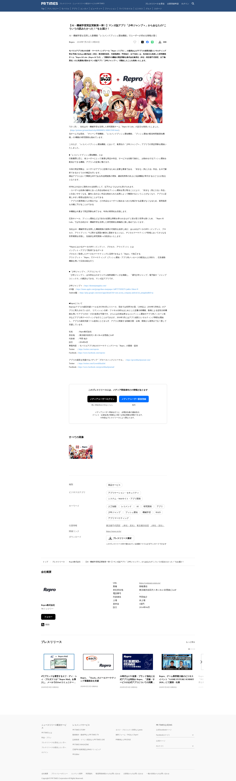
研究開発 (148, 506)
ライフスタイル (125, 8)
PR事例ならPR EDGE (123, 739)
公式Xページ (160, 741)
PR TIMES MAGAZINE (81, 744)
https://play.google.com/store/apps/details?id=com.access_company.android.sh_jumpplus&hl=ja (116, 293)
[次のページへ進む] (202, 662)
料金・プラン (46, 737)
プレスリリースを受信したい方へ (54, 742)
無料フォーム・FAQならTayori (127, 735)
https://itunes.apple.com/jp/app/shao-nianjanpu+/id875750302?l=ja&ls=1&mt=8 (107, 289)
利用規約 (89, 773)
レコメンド (126, 506)
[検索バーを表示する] (193, 3)
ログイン (185, 3)
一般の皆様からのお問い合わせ (157, 773)
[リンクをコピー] (165, 42)
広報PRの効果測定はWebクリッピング (87, 749)
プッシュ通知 (131, 512)
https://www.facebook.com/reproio (91, 353)
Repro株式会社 (75, 562)
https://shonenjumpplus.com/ (95, 286)
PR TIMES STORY (79, 730)
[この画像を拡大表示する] (80, 452)
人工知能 (112, 506)
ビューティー (96, 8)
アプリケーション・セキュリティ (123, 493)
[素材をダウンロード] (160, 42)
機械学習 (147, 512)
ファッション (110, 8)
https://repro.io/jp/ (113, 531)
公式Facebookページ (164, 730)
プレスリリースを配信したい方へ (54, 747)
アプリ (75, 8)
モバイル (65, 8)
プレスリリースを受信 (154, 3)
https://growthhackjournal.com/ (138, 360)
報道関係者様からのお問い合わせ (108, 773)
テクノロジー (53, 8)
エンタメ (84, 8)
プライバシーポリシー (59, 773)
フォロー (48, 617)
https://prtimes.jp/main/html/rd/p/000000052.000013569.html (95, 130)
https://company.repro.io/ (149, 583)
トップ (45, 562)
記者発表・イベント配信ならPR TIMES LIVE (89, 739)
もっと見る (190, 642)
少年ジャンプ (114, 512)
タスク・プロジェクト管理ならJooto (129, 730)
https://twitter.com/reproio (89, 349)
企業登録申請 (173, 3)
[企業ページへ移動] (49, 590)
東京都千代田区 (113, 525)
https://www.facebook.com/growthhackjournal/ (96, 367)
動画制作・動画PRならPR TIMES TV (86, 735)
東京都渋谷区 (143, 525)
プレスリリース (58, 562)
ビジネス (139, 8)
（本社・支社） (129, 525)
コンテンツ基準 (76, 773)
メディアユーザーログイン (102, 399)
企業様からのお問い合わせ (133, 773)
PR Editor (76, 754)
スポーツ (158, 8)
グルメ (148, 8)
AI (137, 506)
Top (43, 8)
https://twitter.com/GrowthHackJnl (92, 363)
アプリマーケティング (118, 518)
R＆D (158, 512)
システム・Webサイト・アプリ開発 (124, 499)
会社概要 (45, 773)
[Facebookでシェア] (147, 42)
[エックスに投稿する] (142, 42)
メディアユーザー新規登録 (134, 399)
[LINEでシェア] (152, 42)
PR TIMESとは (47, 732)
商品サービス (114, 485)
